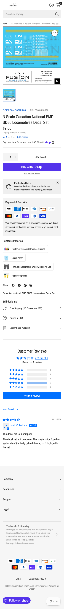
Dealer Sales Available (20, 327)
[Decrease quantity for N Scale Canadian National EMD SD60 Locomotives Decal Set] (5, 157)
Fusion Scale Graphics (14, 110)
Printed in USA (16, 318)
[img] (11, 420)
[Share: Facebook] (13, 285)
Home (5, 24)
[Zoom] (54, 33)
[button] (16, 383)
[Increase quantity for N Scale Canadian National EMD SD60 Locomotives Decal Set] (15, 157)
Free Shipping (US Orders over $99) (26, 308)
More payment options (32, 173)
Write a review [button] (32, 396)
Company (8, 479)
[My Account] (51, 5)
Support (7, 499)
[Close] (57, 182)
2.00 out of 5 (41, 358)
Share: (6, 285)
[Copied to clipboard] (30, 285)
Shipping (6, 132)
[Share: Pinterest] (25, 285)
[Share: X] (19, 285)
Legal (6, 509)
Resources (8, 489)
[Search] (56, 14)
